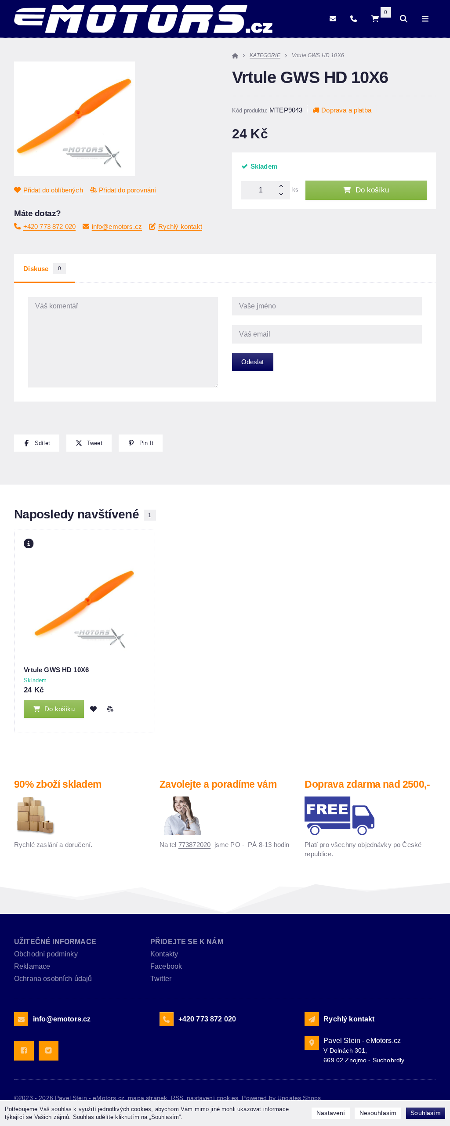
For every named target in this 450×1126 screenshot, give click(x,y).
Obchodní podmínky (46, 954)
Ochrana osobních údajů (53, 978)
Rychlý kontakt (180, 226)
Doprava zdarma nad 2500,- (367, 784)
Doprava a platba (346, 110)
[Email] (333, 19)
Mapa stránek (147, 1097)
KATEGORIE (265, 55)
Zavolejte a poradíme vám (218, 784)
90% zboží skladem (57, 784)
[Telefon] (353, 19)
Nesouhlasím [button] (378, 1112)
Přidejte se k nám (186, 941)
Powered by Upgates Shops (281, 1097)
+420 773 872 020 (49, 226)
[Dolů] (283, 194)
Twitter (160, 978)
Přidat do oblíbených (53, 190)
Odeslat (252, 362)
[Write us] (312, 1019)
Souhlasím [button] (425, 1112)
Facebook (166, 966)
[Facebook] (24, 1051)
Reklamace (32, 966)
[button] (36, 443)
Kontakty (164, 954)
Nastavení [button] (330, 1112)
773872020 (194, 844)
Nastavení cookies (212, 1097)
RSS (177, 1097)
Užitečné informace (55, 941)
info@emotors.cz (117, 226)
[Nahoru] (283, 185)
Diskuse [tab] (42, 268)
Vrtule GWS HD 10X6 (56, 669)
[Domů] (143, 19)
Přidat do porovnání (127, 190)
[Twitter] (48, 1051)
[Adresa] (312, 1043)
